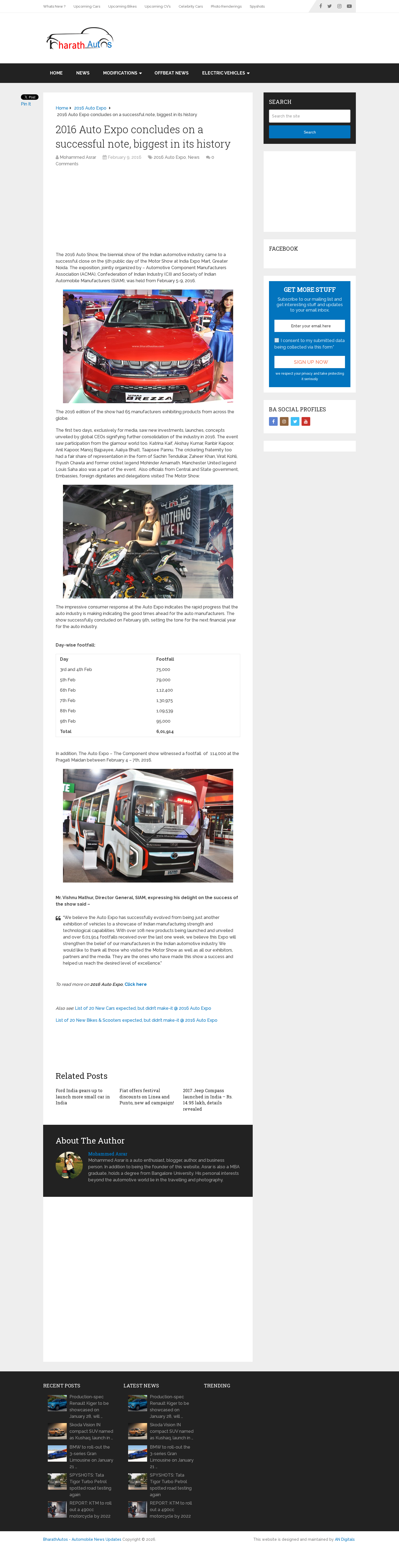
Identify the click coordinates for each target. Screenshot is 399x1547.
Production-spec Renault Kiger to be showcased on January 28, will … (89, 1406)
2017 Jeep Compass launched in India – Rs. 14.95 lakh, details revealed (208, 1099)
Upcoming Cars (87, 6)
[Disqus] (148, 1279)
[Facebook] (273, 421)
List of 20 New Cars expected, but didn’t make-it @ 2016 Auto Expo (143, 1008)
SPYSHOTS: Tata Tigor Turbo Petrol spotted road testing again (90, 1485)
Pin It (26, 104)
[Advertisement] (257, 30)
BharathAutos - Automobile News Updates (82, 1539)
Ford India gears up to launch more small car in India (83, 1096)
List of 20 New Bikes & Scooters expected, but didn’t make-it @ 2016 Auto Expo (136, 1020)
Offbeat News (171, 73)
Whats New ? (54, 6)
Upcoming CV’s (157, 6)
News (83, 73)
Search (310, 132)
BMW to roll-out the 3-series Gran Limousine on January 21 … (91, 1457)
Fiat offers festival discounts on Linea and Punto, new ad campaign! (146, 1096)
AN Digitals (345, 1539)
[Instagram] (284, 421)
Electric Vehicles (223, 73)
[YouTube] (306, 421)
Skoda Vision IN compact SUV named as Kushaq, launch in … (91, 1431)
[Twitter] (295, 421)
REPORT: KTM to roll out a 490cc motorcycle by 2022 (90, 1510)
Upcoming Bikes (122, 6)
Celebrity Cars (191, 6)
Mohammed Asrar (78, 157)
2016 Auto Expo (170, 157)
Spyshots (257, 6)
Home (56, 73)
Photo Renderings (226, 6)
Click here (136, 984)
